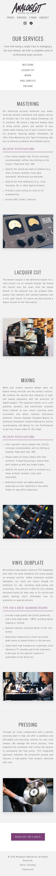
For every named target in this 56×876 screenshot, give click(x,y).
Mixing (28, 75)
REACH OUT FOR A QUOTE (28, 836)
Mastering (28, 64)
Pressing (28, 86)
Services (22, 17)
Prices (10, 17)
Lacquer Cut (28, 70)
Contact (44, 17)
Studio (33, 17)
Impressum (28, 869)
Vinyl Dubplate (28, 80)
